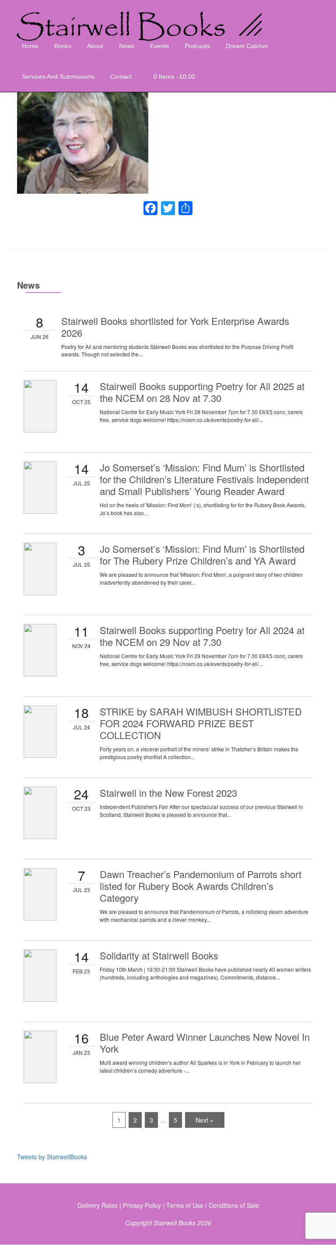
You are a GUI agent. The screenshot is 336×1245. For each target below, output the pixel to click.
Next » (205, 1120)
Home (30, 45)
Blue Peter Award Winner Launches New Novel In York (205, 1042)
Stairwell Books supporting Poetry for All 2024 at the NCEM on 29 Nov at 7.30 (202, 636)
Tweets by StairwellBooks (52, 1156)
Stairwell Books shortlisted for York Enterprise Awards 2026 (175, 326)
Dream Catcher (247, 45)
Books (62, 45)
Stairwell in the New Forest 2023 (168, 792)
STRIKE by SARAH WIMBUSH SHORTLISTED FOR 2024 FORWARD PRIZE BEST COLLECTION (201, 723)
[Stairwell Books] (142, 15)
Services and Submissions (58, 76)
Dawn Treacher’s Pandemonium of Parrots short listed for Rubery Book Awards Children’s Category (200, 885)
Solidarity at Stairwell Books (159, 955)
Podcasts (197, 45)
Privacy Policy (142, 1205)
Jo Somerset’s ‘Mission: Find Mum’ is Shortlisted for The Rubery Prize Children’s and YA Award (202, 554)
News (126, 45)
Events (159, 45)
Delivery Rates (97, 1205)
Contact (121, 76)
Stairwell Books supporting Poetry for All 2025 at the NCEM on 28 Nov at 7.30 (202, 392)
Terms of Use (184, 1205)
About (95, 45)
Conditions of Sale (234, 1205)
